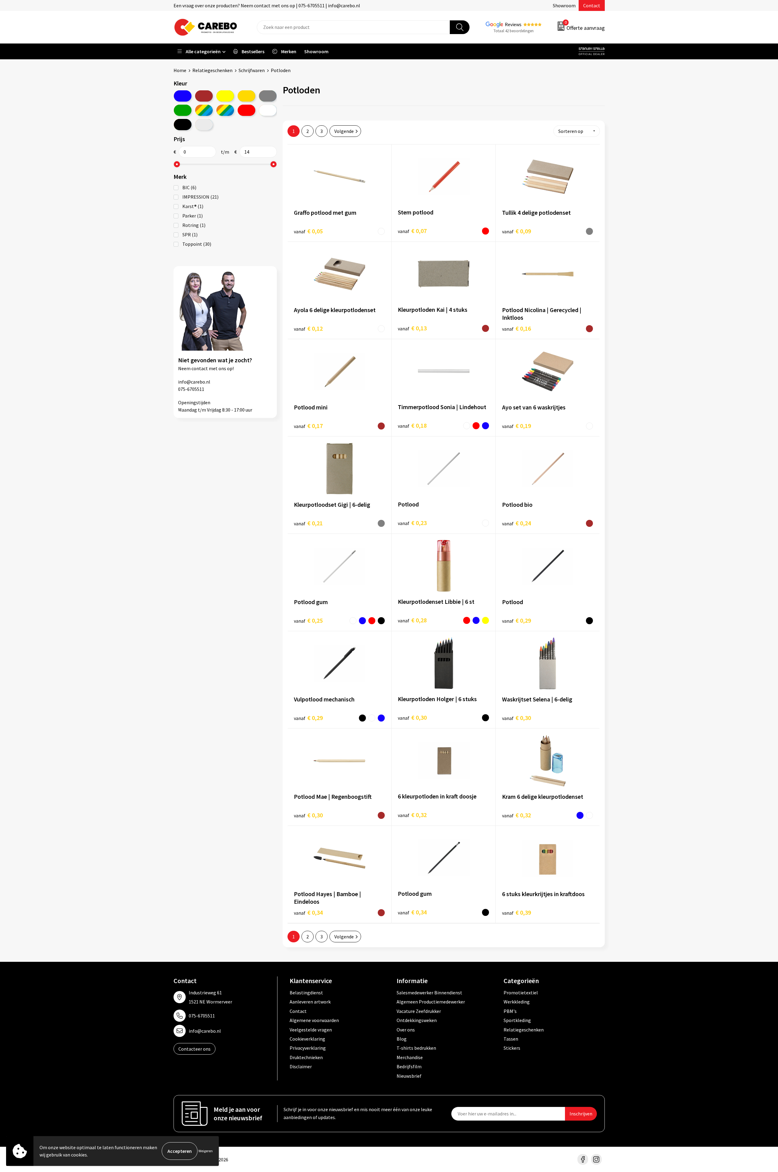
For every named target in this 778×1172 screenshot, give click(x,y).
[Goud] (246, 96)
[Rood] (246, 110)
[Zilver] (204, 124)
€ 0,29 (516, 620)
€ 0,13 (412, 328)
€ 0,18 (412, 425)
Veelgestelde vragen (311, 1030)
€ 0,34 (308, 912)
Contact (591, 5)
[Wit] (268, 110)
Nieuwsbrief (409, 1076)
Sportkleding (517, 1020)
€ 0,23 (412, 523)
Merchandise (410, 1057)
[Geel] (225, 96)
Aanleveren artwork (310, 1002)
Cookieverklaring (307, 1039)
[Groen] (182, 110)
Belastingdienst (306, 992)
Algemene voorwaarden (314, 1020)
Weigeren (205, 1151)
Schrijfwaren (252, 70)
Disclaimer (301, 1066)
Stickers (512, 1048)
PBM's (510, 1011)
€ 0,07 (412, 231)
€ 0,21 (308, 523)
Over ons (406, 1030)
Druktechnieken (306, 1057)
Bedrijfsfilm (409, 1066)
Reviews (513, 24)
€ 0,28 (412, 620)
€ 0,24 (516, 523)
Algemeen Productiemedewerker (431, 1002)
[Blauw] (182, 96)
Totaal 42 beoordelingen (514, 30)
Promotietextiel (521, 992)
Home (180, 70)
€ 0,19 (516, 426)
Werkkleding (517, 1002)
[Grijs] (268, 96)
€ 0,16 (516, 328)
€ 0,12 (308, 328)
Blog (402, 1039)
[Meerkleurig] (204, 110)
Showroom (564, 5)
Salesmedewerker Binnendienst (429, 992)
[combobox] (353, 27)
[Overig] (225, 110)
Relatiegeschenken (212, 70)
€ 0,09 (516, 231)
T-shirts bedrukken (416, 1048)
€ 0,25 (308, 620)
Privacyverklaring (308, 1048)
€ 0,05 (308, 231)
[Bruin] (204, 96)
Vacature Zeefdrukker (419, 1011)
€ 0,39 (516, 912)
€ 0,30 (412, 717)
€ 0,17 (308, 426)
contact (199, 368)
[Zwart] (182, 124)
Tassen (511, 1039)
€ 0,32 (412, 815)
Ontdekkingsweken (417, 1020)
